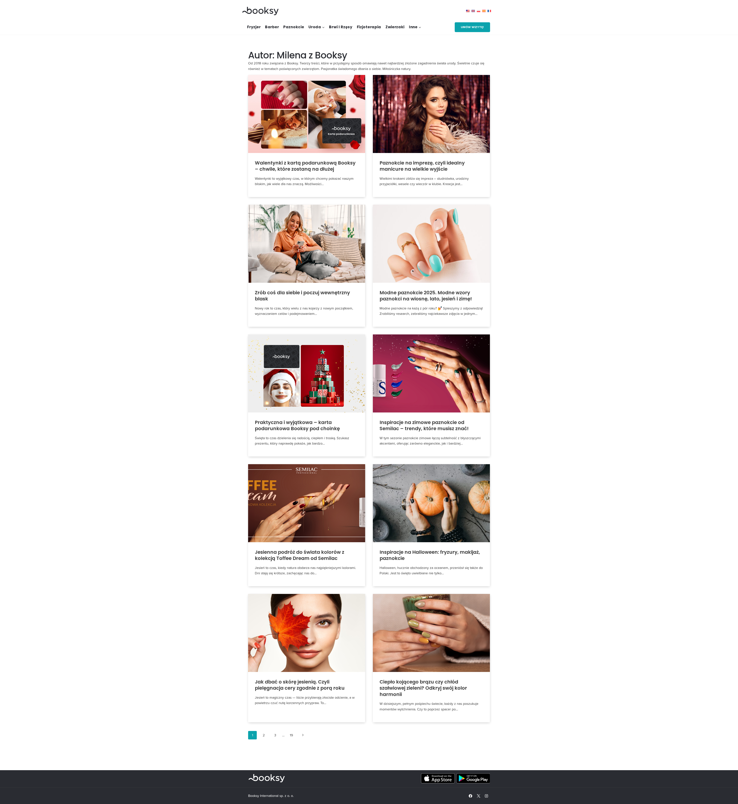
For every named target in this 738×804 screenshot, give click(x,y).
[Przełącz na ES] (485, 11)
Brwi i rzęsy (340, 27)
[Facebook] (470, 795)
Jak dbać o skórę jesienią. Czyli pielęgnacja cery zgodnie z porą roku (300, 685)
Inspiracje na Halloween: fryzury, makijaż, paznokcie (430, 555)
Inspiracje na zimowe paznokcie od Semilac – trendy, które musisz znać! (424, 425)
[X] (478, 795)
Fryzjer (254, 27)
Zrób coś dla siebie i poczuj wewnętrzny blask (302, 295)
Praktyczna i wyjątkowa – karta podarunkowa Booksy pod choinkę (297, 425)
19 (291, 735)
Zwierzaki (395, 27)
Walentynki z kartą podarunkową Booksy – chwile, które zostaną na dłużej (305, 166)
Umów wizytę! (472, 27)
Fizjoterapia (369, 27)
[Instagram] (486, 795)
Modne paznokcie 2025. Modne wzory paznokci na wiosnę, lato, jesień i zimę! (426, 295)
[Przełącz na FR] (490, 11)
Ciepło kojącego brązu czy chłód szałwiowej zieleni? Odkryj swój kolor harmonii (423, 688)
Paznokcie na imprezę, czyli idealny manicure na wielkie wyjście (422, 166)
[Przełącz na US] (468, 11)
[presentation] (306, 114)
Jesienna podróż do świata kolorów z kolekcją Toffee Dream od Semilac (299, 555)
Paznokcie (293, 27)
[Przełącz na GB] (474, 11)
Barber (272, 27)
